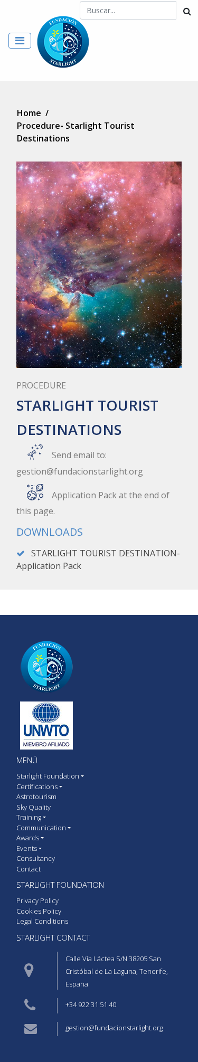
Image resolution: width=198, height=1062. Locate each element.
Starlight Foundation (60, 884)
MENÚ (26, 760)
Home (29, 113)
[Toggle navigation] (19, 41)
